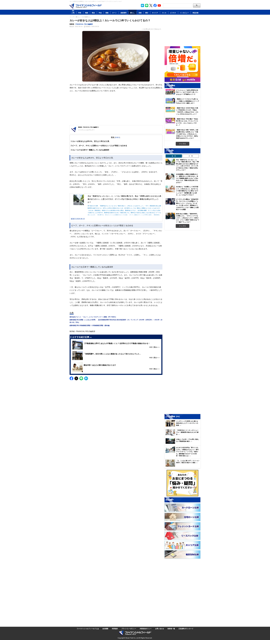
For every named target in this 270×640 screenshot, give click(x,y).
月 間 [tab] (191, 156)
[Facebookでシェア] (71, 378)
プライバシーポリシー (128, 628)
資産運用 (123, 12)
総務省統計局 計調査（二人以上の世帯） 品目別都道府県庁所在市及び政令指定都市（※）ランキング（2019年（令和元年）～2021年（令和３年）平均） (116, 321)
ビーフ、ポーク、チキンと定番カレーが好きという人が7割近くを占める (99, 145)
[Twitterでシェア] (76, 378)
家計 (146, 12)
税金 (93, 12)
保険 (106, 12)
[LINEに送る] (81, 378)
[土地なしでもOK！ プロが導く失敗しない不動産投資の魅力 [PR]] (183, 443)
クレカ (164, 12)
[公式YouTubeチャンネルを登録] (159, 5)
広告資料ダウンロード (186, 628)
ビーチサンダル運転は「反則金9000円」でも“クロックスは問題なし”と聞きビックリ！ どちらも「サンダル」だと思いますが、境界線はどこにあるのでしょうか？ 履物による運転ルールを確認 (187, 204)
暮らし (132, 12)
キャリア (155, 12)
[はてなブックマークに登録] (86, 378)
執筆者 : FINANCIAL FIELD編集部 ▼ (88, 127)
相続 (86, 12)
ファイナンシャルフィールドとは (88, 628)
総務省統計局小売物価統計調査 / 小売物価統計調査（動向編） (90, 325)
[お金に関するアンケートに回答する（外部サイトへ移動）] (182, 483)
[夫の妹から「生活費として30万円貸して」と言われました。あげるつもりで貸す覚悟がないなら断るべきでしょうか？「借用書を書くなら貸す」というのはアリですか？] (170, 189)
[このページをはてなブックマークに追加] (142, 5)
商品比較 (195, 12)
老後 (140, 12)
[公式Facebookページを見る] (155, 5)
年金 (100, 12)
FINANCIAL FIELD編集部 (84, 24)
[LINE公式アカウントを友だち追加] (147, 5)
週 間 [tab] (174, 156)
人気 (73, 12)
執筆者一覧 (171, 628)
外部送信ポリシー (146, 628)
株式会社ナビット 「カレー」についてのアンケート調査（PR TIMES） (93, 317)
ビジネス (173, 12)
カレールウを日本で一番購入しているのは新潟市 (90, 150)
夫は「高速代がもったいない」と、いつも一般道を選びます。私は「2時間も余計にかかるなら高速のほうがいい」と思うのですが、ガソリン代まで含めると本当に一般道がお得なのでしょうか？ (187, 165)
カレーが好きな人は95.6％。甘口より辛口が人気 (90, 141)
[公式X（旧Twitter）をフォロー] (151, 5)
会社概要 (105, 628)
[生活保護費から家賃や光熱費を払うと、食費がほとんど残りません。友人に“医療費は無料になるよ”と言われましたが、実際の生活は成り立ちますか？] (170, 176)
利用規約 (115, 628)
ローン (114, 12)
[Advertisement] (116, 109)
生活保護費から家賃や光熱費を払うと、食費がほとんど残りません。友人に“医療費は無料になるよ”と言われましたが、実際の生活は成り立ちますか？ (187, 178)
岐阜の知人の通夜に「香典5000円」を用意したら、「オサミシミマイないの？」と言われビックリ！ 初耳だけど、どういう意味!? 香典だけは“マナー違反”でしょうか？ (187, 218)
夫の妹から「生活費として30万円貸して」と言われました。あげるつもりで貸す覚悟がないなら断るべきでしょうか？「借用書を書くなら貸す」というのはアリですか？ (187, 190)
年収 (79, 12)
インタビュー (184, 12)
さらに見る (182, 143)
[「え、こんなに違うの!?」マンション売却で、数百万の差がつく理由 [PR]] (183, 466)
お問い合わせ (159, 628)
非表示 (117, 137)
